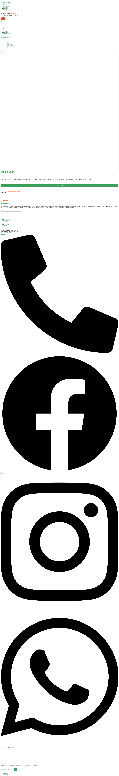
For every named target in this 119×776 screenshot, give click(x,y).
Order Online (59, 185)
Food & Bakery (6, 6)
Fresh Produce (6, 9)
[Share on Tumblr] (15, 192)
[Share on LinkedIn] (13, 192)
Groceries (5, 7)
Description (6, 200)
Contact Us (5, 11)
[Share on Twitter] (10, 192)
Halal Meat (5, 8)
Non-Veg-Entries (10, 45)
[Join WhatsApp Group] (59, 744)
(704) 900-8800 (7, 232)
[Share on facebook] (8, 192)
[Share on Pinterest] (18, 192)
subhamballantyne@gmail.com (7, 228)
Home (4, 4)
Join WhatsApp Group (7, 747)
